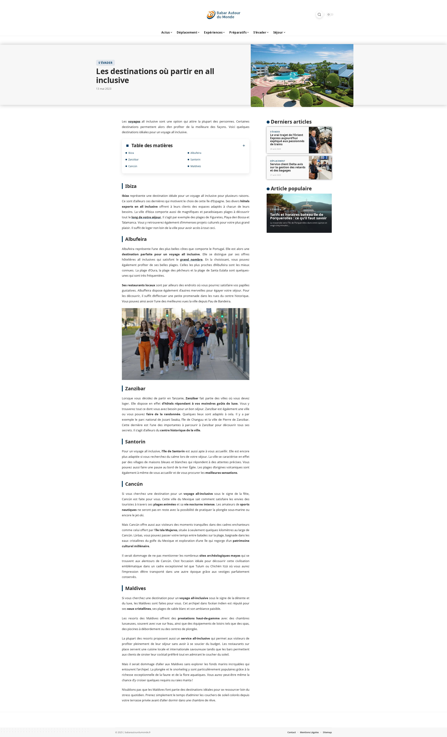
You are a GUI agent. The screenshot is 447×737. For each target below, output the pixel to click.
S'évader (105, 63)
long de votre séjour (146, 217)
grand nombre (191, 259)
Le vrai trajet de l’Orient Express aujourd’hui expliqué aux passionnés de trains (287, 139)
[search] (319, 14)
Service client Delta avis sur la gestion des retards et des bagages (287, 167)
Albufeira (195, 152)
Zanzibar (133, 159)
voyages (134, 121)
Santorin (195, 159)
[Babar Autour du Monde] (223, 14)
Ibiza (131, 152)
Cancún (132, 166)
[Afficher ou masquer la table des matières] (209, 145)
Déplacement (277, 161)
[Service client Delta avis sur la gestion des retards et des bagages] (320, 167)
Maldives (195, 166)
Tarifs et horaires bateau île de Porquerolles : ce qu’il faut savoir (298, 216)
